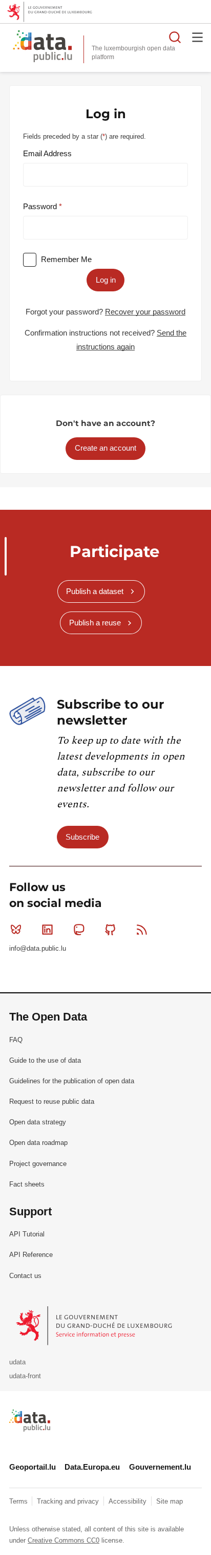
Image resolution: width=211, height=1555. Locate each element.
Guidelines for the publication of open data (71, 1081)
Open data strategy (37, 1122)
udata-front (25, 1376)
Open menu (197, 37)
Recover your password (145, 311)
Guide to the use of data (45, 1060)
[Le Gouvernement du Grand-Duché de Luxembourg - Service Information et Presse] (95, 1325)
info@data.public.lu (37, 948)
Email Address (47, 153)
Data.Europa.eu (92, 1467)
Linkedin (47, 929)
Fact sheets (27, 1184)
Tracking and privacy (69, 1501)
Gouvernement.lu (160, 1467)
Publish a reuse (95, 622)
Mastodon (79, 929)
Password (41, 206)
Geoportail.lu (32, 1467)
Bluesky (16, 929)
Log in (106, 279)
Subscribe (82, 836)
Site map (169, 1501)
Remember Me (66, 259)
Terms (19, 1501)
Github (110, 929)
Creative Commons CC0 (63, 1540)
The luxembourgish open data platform (133, 53)
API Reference (31, 1254)
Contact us (25, 1276)
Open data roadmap (38, 1142)
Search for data (175, 37)
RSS (142, 929)
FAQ (16, 1040)
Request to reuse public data (51, 1101)
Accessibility (129, 1501)
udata (17, 1362)
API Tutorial (27, 1234)
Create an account (105, 447)
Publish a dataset (94, 591)
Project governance (38, 1164)
